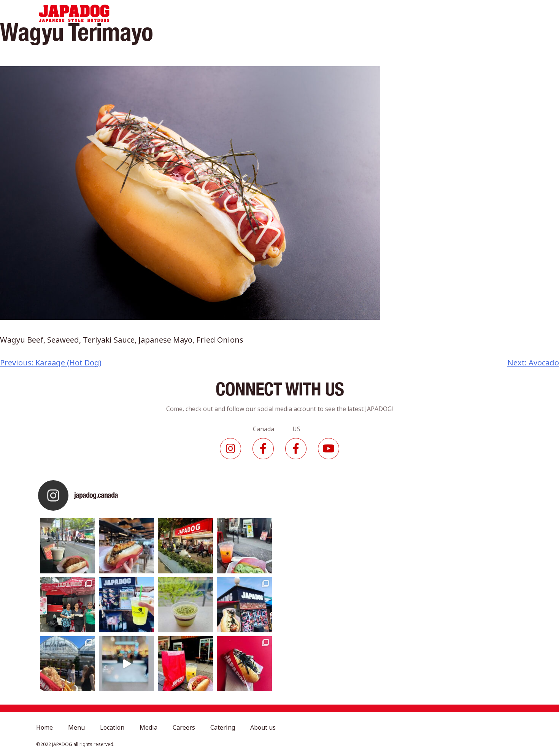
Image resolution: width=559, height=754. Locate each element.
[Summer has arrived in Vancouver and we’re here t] (185, 545)
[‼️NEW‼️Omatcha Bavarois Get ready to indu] (185, 604)
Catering (368, 13)
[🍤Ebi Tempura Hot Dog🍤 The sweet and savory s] (126, 545)
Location (256, 13)
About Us (410, 13)
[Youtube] (328, 448)
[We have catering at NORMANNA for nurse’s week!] (67, 604)
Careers (328, 13)
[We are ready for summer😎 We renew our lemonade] (126, 604)
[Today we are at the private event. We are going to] (67, 663)
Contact (495, 13)
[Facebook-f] (263, 448)
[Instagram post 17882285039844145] (126, 663)
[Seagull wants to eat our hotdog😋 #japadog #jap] (244, 604)
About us (263, 727)
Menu (219, 13)
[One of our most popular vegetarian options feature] (67, 545)
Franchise (453, 13)
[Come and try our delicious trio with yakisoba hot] (185, 663)
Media (293, 13)
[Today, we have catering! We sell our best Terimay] (244, 663)
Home (187, 13)
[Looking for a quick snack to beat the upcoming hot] (244, 545)
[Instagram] (230, 448)
